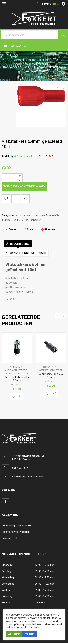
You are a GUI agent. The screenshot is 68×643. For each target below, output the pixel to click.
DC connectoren (51, 367)
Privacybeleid (9, 538)
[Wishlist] (6, 198)
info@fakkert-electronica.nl (28, 476)
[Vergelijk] (20, 396)
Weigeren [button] (30, 634)
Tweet (12, 229)
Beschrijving (19, 244)
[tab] (18, 243)
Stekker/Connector (38, 60)
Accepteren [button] (14, 634)
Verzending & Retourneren (17, 525)
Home (17, 60)
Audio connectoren (16, 370)
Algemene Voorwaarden (16, 531)
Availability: (8, 156)
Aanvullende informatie (28, 253)
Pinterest (49, 229)
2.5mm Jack (16, 367)
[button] (13, 396)
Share (30, 229)
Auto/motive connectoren (32, 63)
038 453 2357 (20, 467)
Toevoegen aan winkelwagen (24, 186)
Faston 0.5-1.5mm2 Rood (19, 67)
